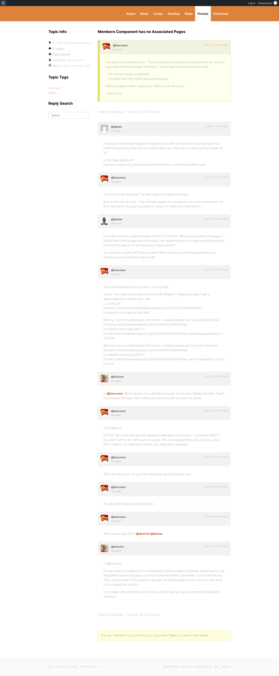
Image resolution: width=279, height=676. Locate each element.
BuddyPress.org (73, 13)
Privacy (73, 666)
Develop (174, 14)
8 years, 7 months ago (216, 44)
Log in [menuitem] (251, 3)
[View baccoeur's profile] (106, 47)
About (130, 14)
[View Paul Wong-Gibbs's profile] (104, 128)
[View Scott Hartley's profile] (104, 221)
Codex (158, 14)
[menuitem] (3, 3)
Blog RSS (226, 666)
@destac (157, 533)
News (144, 14)
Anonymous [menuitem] (265, 3)
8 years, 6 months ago (216, 177)
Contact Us (61, 666)
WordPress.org (170, 666)
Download (220, 14)
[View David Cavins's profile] (104, 378)
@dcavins (143, 533)
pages (52, 92)
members (54, 88)
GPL (50, 666)
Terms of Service (88, 666)
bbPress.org (186, 666)
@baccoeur (115, 393)
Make (189, 14)
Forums (203, 14)
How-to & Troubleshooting (73, 43)
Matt (216, 666)
